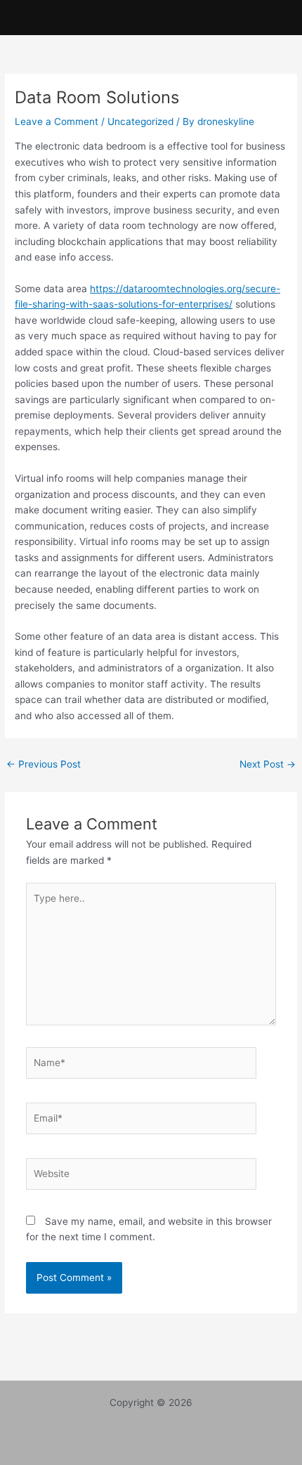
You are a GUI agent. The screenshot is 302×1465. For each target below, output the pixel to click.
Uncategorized (140, 121)
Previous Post (43, 764)
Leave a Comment (56, 121)
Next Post (267, 764)
